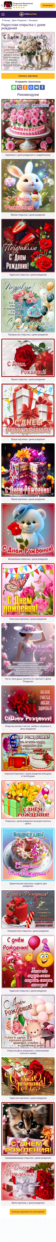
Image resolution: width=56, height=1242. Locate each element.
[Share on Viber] (19, 87)
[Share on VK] (36, 87)
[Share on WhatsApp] (13, 87)
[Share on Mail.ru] (30, 87)
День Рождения (19, 20)
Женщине (33, 20)
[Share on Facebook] (42, 87)
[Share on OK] (25, 87)
